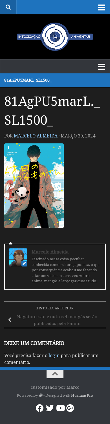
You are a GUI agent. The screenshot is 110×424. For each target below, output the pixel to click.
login (54, 355)
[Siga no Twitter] (50, 408)
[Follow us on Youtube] (60, 408)
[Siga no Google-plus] (70, 408)
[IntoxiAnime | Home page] (55, 37)
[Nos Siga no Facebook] (40, 408)
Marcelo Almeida (36, 136)
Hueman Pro (82, 395)
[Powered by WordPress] (40, 395)
